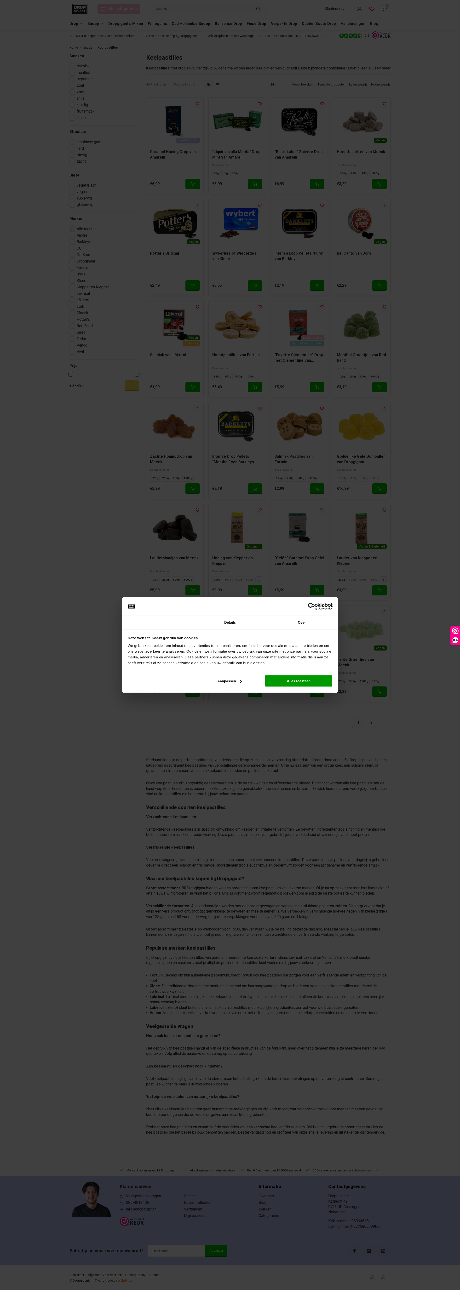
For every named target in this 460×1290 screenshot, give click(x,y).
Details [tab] (230, 622)
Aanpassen (226, 681)
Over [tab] (302, 622)
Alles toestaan (298, 681)
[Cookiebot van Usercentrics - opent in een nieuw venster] (312, 606)
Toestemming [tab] (158, 622)
